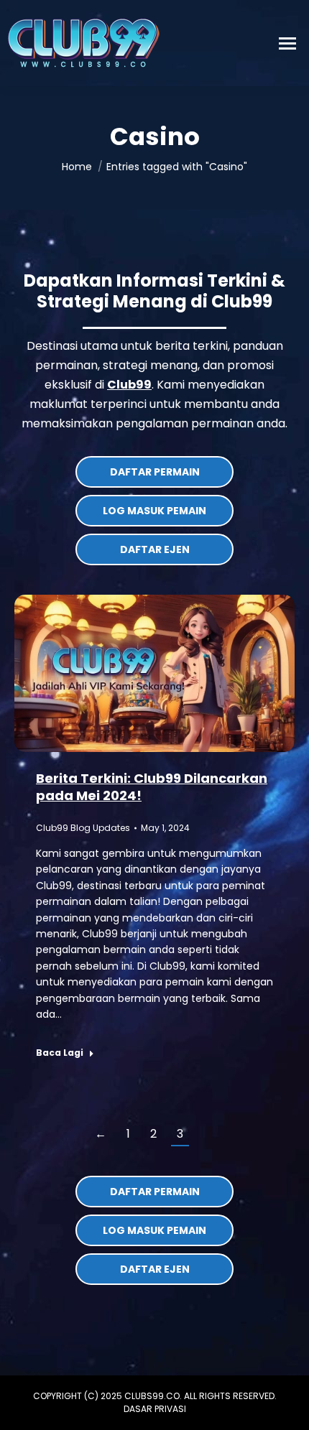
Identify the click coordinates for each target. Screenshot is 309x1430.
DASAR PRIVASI (155, 1409)
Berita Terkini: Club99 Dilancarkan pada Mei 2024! (151, 786)
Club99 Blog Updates (83, 828)
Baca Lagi (59, 1053)
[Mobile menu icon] (287, 43)
